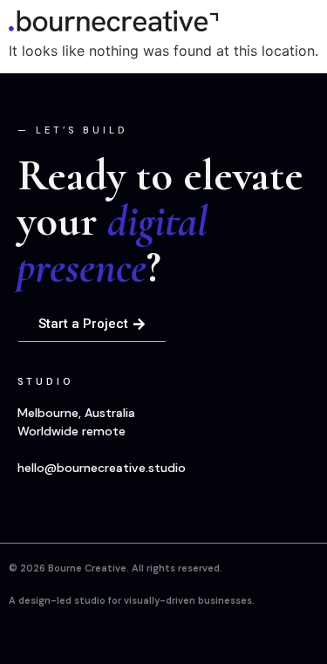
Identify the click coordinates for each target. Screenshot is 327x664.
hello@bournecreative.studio (101, 468)
